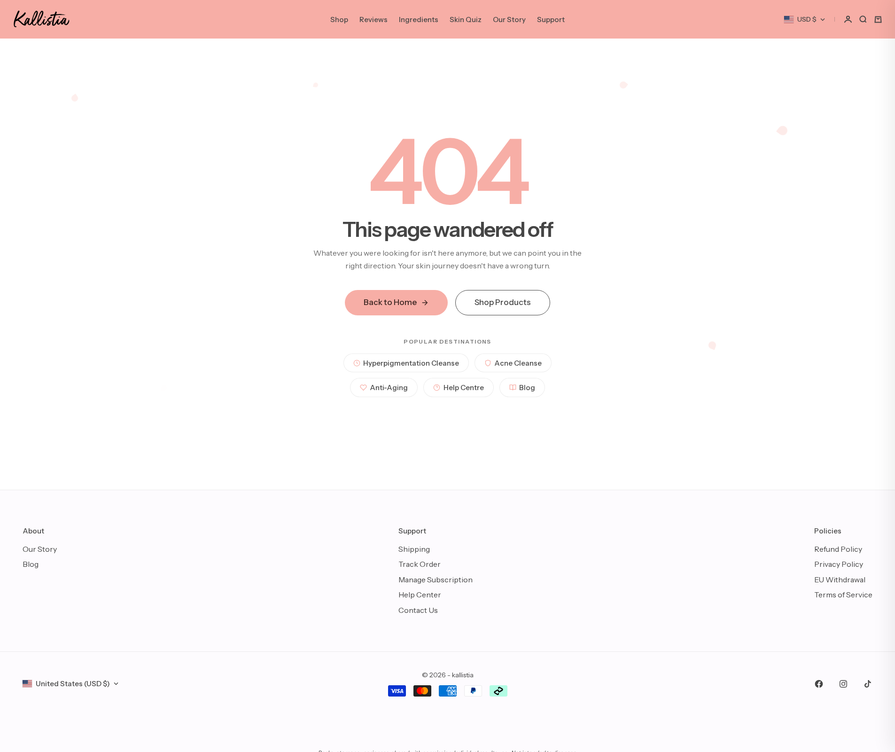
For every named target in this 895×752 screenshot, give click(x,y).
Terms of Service (843, 594)
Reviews (373, 19)
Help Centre (464, 387)
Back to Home (390, 302)
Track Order (419, 564)
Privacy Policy (838, 564)
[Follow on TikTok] (867, 684)
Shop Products (503, 302)
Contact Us (418, 610)
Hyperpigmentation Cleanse (411, 363)
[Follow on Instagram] (843, 684)
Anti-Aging (389, 387)
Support (551, 19)
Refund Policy (838, 549)
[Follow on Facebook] (819, 684)
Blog (527, 387)
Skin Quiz (466, 19)
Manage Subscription (435, 579)
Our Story (509, 19)
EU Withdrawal (839, 579)
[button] (848, 19)
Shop (339, 19)
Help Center (419, 594)
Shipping (414, 549)
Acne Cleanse (518, 363)
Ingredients (418, 19)
